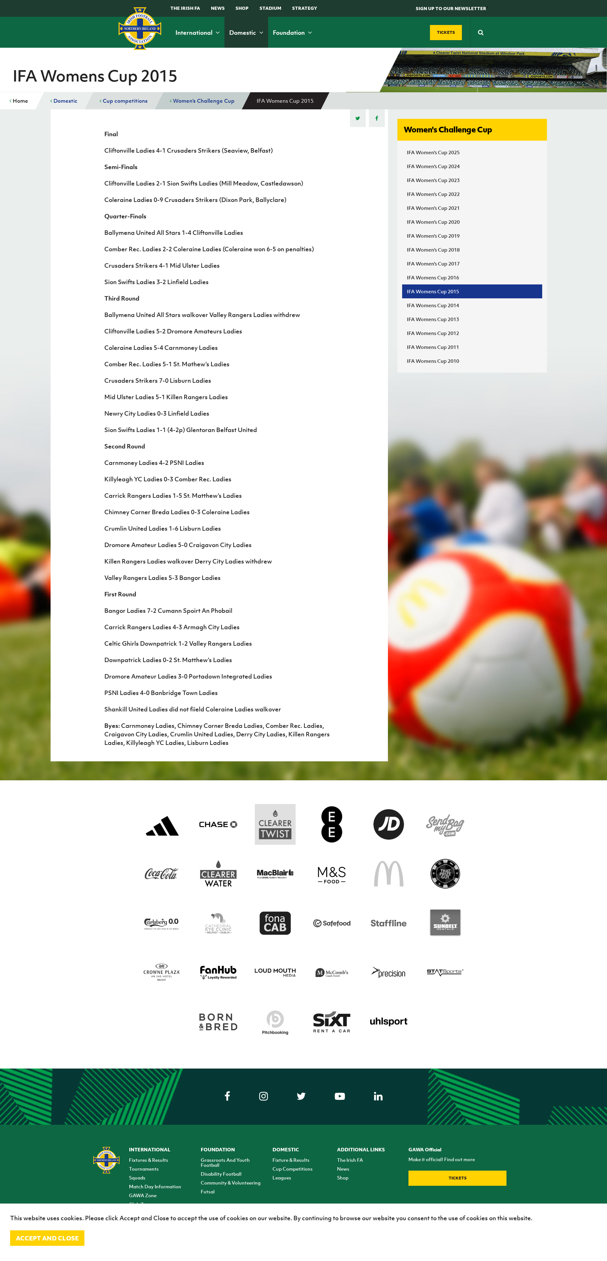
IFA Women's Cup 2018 (433, 250)
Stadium (270, 8)
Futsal (208, 1191)
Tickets (458, 1178)
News (218, 8)
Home (19, 100)
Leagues (282, 1177)
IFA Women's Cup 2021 (433, 208)
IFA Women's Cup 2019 (433, 236)
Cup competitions (124, 100)
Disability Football (221, 1174)
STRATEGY (304, 8)
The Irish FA (185, 8)
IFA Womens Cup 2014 (433, 305)
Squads (137, 1177)
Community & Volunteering (231, 1182)
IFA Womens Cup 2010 (433, 361)
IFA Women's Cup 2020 (433, 222)
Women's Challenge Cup (203, 100)
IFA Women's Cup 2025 (433, 152)
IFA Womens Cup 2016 (433, 277)
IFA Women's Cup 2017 (433, 263)
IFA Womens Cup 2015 (433, 291)
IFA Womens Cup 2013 (433, 319)
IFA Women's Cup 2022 (433, 194)
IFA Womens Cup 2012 (433, 333)
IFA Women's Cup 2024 (433, 166)
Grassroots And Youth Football (225, 1162)
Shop (242, 8)
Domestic (243, 32)
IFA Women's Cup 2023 (433, 180)
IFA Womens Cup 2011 (433, 347)
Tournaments (144, 1169)
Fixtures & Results (148, 1160)
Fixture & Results (291, 1160)
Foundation (289, 32)
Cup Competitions (293, 1169)
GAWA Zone (142, 1195)
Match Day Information (155, 1186)
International (194, 32)
